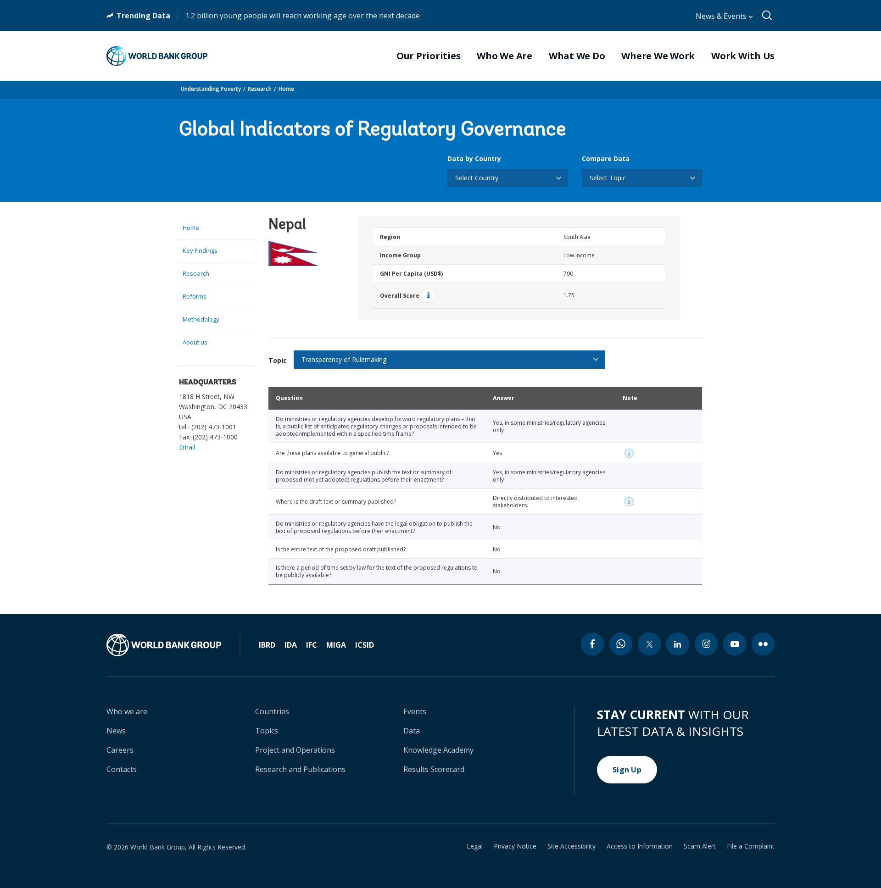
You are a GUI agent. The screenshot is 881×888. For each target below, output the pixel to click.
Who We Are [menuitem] (504, 56)
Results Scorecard (433, 769)
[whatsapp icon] (620, 644)
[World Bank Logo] (156, 56)
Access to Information (640, 846)
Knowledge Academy (438, 750)
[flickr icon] (763, 644)
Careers (120, 750)
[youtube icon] (734, 644)
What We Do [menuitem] (577, 56)
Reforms (194, 296)
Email (187, 447)
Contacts (121, 769)
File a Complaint (751, 846)
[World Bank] (173, 644)
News (116, 731)
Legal (475, 846)
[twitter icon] (649, 644)
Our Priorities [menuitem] (428, 56)
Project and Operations (295, 750)
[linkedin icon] (677, 644)
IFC (311, 645)
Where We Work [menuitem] (658, 56)
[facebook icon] (592, 644)
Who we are (126, 711)
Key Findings (200, 250)
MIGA (336, 645)
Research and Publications (300, 769)
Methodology (201, 319)
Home (286, 89)
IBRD (267, 645)
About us (195, 342)
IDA (290, 645)
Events (414, 711)
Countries (272, 711)
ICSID (364, 645)
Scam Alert (700, 846)
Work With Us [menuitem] (743, 56)
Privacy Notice (515, 846)
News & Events (722, 16)
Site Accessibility (571, 846)
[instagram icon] (706, 644)
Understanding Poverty (211, 89)
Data (411, 731)
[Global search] (767, 15)
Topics (266, 731)
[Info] (428, 296)
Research (260, 89)
